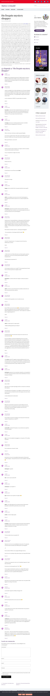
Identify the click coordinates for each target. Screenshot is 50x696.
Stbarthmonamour (8, 540)
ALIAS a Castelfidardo (44, 84)
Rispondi (6, 84)
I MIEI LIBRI (13, 9)
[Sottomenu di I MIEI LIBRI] (15, 9)
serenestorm (7, 453)
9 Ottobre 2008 (7, 87)
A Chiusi (37, 103)
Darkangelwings (7, 157)
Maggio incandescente (38, 84)
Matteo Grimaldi (8, 5)
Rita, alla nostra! (42, 115)
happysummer (7, 216)
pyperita (6, 576)
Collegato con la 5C (44, 104)
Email (2, 663)
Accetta (20, 694)
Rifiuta (24, 694)
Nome (2, 658)
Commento (3, 647)
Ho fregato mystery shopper (12, 17)
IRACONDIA (7, 129)
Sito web (3, 667)
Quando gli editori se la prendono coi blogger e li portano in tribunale (41, 126)
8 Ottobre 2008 (7, 146)
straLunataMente (7, 558)
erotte (6, 595)
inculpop (6, 604)
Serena (37, 118)
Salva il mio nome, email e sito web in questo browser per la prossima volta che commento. (16, 673)
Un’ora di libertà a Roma (37, 94)
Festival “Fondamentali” (44, 94)
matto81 (6, 73)
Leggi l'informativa (29, 694)
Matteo (37, 115)
